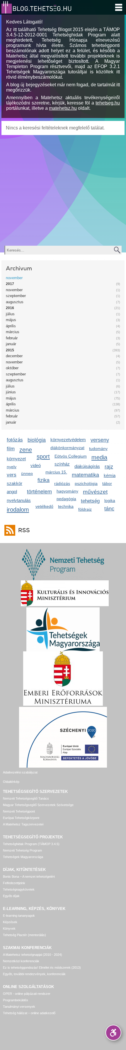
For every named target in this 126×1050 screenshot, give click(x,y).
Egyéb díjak (11, 896)
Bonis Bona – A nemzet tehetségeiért (29, 876)
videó (35, 465)
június (11, 392)
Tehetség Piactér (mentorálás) (24, 935)
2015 (10, 350)
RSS (24, 530)
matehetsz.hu (63, 108)
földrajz (85, 509)
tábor (107, 483)
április (11, 326)
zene (25, 449)
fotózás (15, 440)
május (11, 320)
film (11, 448)
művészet (95, 492)
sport (43, 456)
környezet (16, 458)
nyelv (11, 466)
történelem (39, 492)
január (11, 344)
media (99, 457)
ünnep (27, 473)
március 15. (56, 472)
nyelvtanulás (19, 500)
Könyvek (9, 928)
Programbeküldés (15, 1000)
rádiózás (62, 483)
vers (11, 475)
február (12, 338)
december (14, 356)
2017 (10, 284)
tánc (109, 509)
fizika (44, 480)
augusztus (14, 302)
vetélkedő (44, 506)
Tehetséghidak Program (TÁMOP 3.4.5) (31, 844)
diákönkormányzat (67, 447)
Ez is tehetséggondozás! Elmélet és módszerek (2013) (42, 967)
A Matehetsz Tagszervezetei (23, 824)
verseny (100, 440)
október (12, 368)
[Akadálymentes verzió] (113, 1033)
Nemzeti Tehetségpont (19, 811)
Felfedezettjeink (14, 883)
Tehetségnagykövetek (19, 889)
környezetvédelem (68, 439)
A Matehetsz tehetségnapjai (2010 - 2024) (32, 954)
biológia (37, 440)
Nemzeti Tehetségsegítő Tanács (26, 798)
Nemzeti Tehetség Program (22, 850)
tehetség (90, 501)
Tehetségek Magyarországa (23, 857)
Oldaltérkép (11, 781)
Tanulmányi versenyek (19, 1006)
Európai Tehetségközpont (21, 818)
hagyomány (67, 491)
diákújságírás (87, 466)
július (10, 314)
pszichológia (86, 483)
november (14, 278)
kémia (109, 475)
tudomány (98, 448)
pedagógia (66, 498)
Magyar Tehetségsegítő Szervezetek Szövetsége (38, 805)
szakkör (14, 483)
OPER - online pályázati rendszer (26, 993)
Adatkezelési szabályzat (20, 772)
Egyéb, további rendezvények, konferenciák (34, 974)
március (12, 332)
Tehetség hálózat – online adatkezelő (29, 1013)
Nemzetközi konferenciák (21, 961)
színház (62, 463)
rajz (109, 467)
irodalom (18, 509)
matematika (85, 475)
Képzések (10, 922)
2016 (10, 308)
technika (66, 506)
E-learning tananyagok (19, 915)
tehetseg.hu (108, 102)
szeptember (16, 296)
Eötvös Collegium (71, 456)
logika (109, 500)
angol (12, 491)
